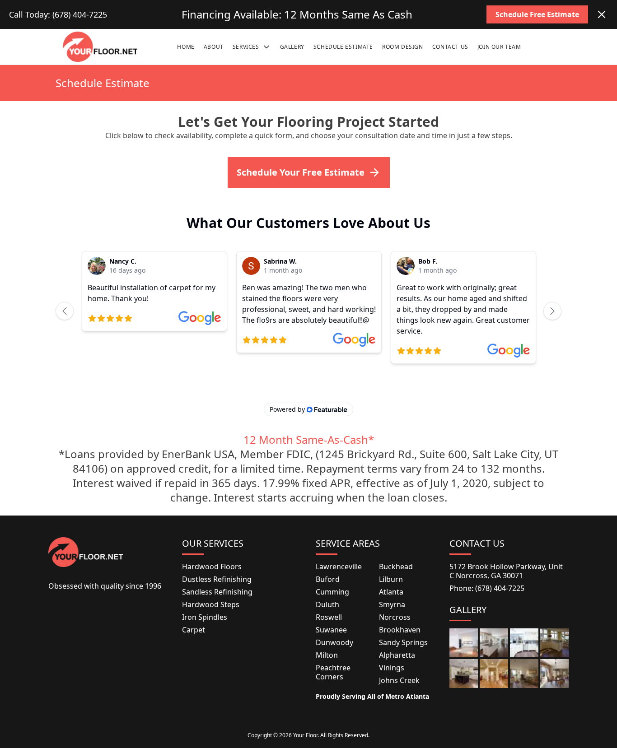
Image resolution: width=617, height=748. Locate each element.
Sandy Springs (403, 642)
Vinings (391, 668)
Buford (328, 579)
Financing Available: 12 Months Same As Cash (297, 14)
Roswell (329, 617)
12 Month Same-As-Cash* (308, 439)
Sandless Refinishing (217, 592)
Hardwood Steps (210, 604)
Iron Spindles (204, 617)
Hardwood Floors (212, 566)
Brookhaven (400, 630)
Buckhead (396, 566)
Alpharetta (397, 655)
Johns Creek (399, 680)
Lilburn (391, 579)
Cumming (332, 592)
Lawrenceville (339, 566)
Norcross (395, 617)
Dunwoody (334, 642)
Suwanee (331, 630)
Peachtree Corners (333, 672)
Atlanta (391, 592)
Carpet (193, 630)
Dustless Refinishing (217, 579)
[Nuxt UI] (100, 46)
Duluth (327, 604)
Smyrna (392, 604)
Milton (327, 655)
